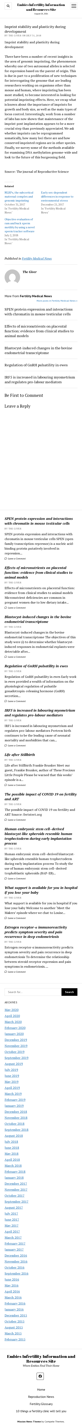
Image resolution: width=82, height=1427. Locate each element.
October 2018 (14, 1123)
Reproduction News (41, 1397)
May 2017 (12, 1225)
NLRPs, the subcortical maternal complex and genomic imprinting (19, 196)
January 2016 (14, 1309)
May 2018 (12, 1153)
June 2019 (12, 1075)
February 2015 (15, 1339)
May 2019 (12, 1081)
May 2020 (12, 1010)
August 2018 (14, 1135)
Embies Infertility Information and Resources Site (41, 1359)
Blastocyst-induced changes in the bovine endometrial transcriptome (38, 619)
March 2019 (13, 1093)
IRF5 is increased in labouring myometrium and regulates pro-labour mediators (40, 712)
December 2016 (16, 1255)
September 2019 (16, 1058)
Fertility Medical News (37, 258)
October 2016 (14, 1267)
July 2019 (11, 1070)
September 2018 (16, 1129)
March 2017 (13, 1237)
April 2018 (12, 1159)
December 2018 (16, 1111)
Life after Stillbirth (20, 754)
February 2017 (15, 1243)
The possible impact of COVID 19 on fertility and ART (41, 796)
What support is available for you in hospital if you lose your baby (41, 890)
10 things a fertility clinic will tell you (41, 1411)
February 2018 (15, 1171)
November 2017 (16, 1189)
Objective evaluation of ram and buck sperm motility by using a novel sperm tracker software (20, 225)
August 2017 (14, 1207)
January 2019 (14, 1105)
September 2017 (16, 1201)
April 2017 (12, 1231)
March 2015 (13, 1333)
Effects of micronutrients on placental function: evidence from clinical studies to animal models (38, 572)
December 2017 (16, 1183)
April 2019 (12, 1087)
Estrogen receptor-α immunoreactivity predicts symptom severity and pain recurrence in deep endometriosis (36, 932)
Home (41, 1389)
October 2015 (14, 1321)
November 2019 (16, 1046)
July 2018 (11, 1141)
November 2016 (16, 1261)
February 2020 (15, 1028)
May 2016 (12, 1285)
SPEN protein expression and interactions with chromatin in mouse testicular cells (39, 521)
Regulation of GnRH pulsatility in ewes (36, 665)
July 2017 (11, 1213)
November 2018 (16, 1117)
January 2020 (14, 1034)
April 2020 (12, 1016)
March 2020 (13, 1022)
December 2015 (16, 1315)
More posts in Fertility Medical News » (57, 300)
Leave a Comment (16, 558)
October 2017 (14, 1195)
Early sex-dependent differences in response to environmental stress (57, 196)
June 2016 (12, 1279)
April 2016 (12, 1291)
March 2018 (13, 1165)
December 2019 (16, 1040)
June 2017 (12, 1219)
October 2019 (14, 1052)
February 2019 (15, 1099)
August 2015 (14, 1327)
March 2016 (13, 1297)
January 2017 (14, 1249)
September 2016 (16, 1273)
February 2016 (15, 1303)
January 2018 (14, 1177)
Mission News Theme (29, 1421)
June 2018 (12, 1147)
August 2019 (14, 1064)
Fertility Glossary (41, 1404)
